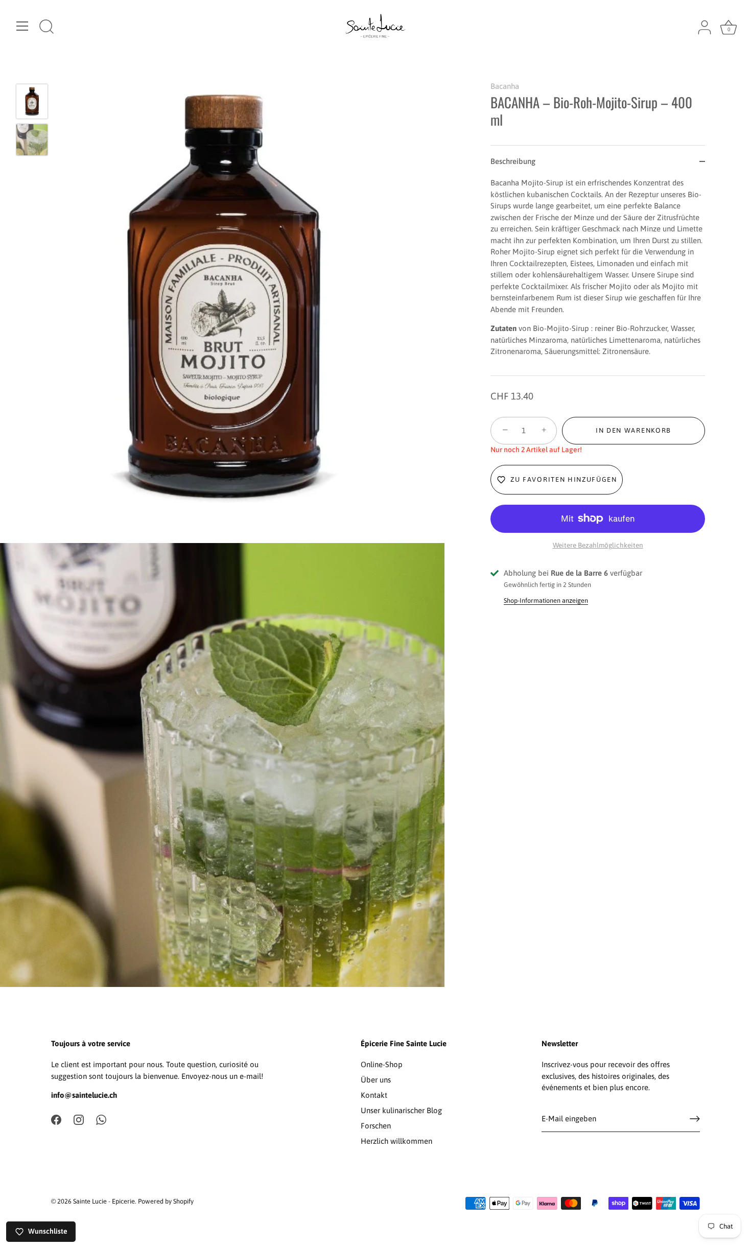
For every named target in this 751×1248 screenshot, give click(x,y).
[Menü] (22, 26)
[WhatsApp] (101, 1119)
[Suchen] (46, 27)
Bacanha (504, 86)
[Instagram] (79, 1119)
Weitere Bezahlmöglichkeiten (598, 545)
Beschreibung (512, 161)
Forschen (376, 1125)
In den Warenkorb (633, 430)
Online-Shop (382, 1064)
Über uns (376, 1079)
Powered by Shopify (166, 1201)
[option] (32, 103)
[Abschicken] (695, 1119)
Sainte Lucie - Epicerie (104, 1201)
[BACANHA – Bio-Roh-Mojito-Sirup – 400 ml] (32, 101)
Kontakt (374, 1095)
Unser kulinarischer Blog (401, 1110)
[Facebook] (56, 1119)
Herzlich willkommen (396, 1141)
